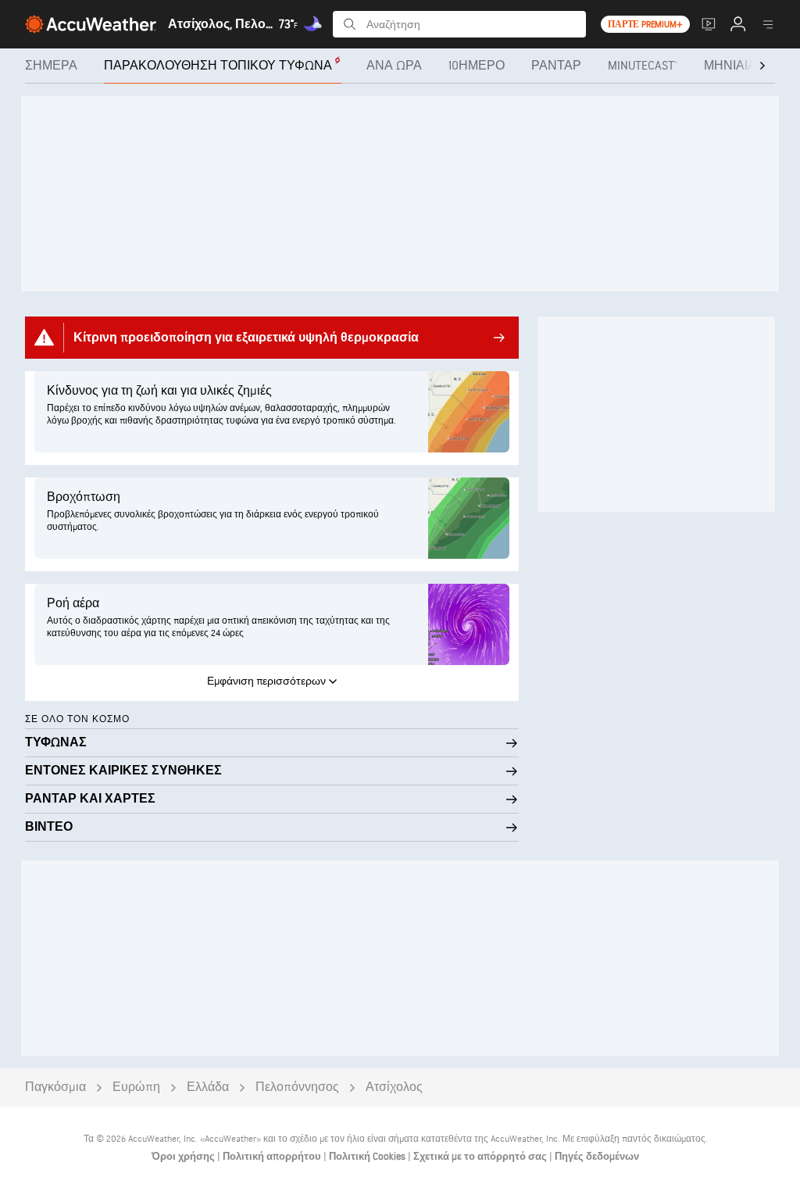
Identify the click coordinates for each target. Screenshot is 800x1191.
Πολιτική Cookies (368, 1156)
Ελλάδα (208, 1087)
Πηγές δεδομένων (597, 1156)
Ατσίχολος (394, 1087)
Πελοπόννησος (297, 1087)
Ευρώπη (136, 1087)
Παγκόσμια (55, 1087)
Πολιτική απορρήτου (273, 1156)
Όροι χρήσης (184, 1156)
